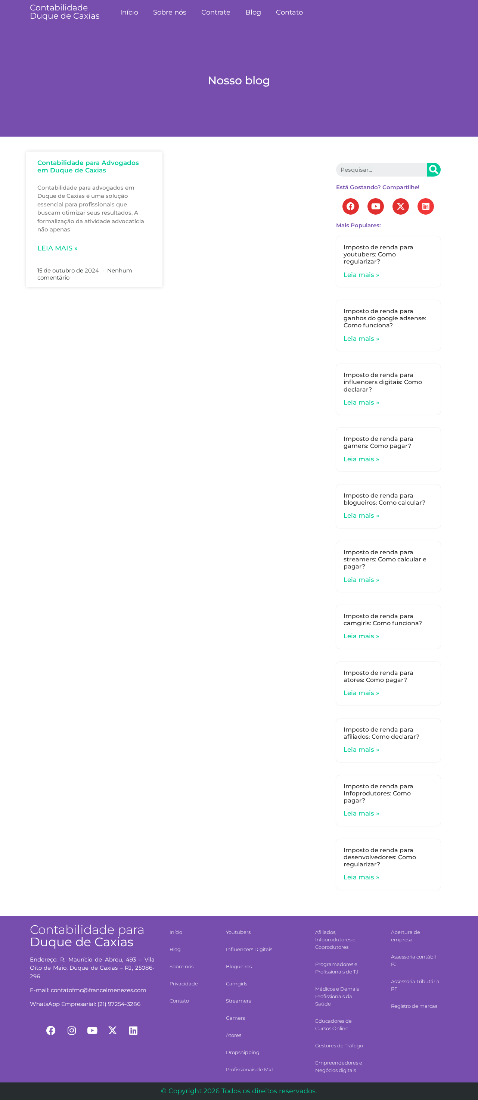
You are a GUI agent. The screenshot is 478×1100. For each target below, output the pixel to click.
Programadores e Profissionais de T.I (336, 968)
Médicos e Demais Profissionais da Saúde (337, 996)
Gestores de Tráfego (339, 1045)
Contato (289, 12)
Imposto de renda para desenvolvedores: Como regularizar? (380, 857)
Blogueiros (239, 966)
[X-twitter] (400, 206)
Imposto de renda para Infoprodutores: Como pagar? (378, 793)
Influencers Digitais (249, 949)
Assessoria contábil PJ (413, 960)
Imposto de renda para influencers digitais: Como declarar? (383, 382)
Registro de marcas (414, 1006)
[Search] (434, 170)
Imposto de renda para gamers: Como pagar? (378, 442)
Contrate (215, 12)
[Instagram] (71, 1030)
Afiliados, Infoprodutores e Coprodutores (335, 939)
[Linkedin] (426, 206)
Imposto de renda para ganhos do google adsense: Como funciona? (385, 318)
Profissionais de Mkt (249, 1069)
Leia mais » (57, 248)
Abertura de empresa (405, 935)
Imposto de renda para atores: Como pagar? (378, 676)
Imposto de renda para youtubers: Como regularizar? (378, 254)
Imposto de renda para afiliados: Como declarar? (381, 733)
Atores (233, 1035)
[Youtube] (375, 206)
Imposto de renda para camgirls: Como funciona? (383, 620)
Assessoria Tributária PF (415, 985)
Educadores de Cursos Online (333, 1024)
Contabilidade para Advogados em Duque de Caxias (88, 166)
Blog (253, 12)
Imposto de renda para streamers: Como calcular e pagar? (385, 559)
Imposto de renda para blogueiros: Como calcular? (384, 499)
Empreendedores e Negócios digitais (338, 1066)
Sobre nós (169, 12)
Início (129, 12)
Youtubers (238, 932)
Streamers (238, 1001)
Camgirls (236, 984)
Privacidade (184, 984)
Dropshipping (243, 1052)
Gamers (235, 1018)
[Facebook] (350, 206)
